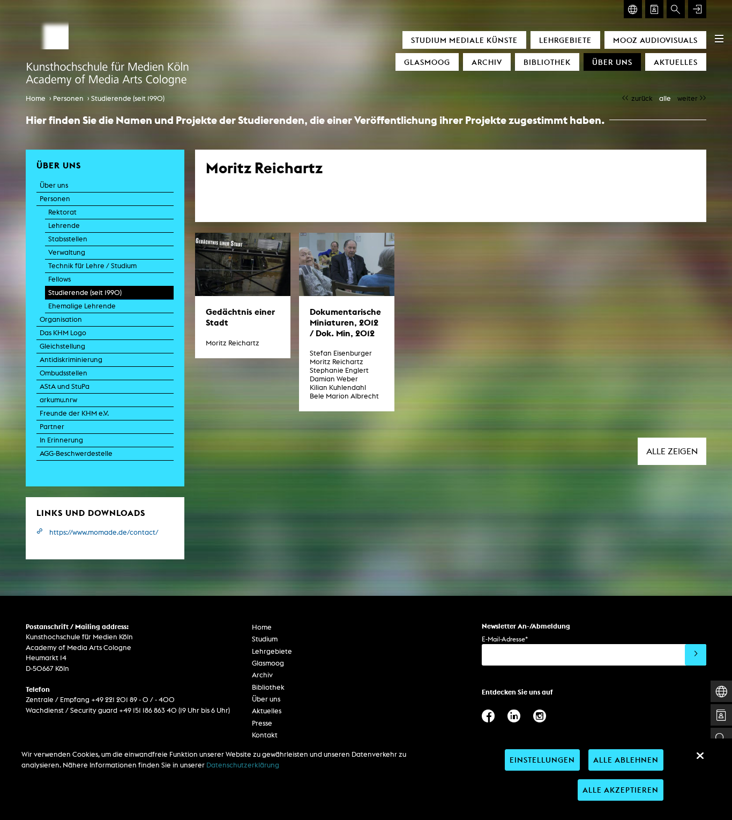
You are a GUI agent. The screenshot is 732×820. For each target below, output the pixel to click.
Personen (68, 98)
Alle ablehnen (626, 759)
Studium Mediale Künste (464, 40)
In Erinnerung (61, 440)
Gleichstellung (62, 346)
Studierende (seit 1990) (128, 98)
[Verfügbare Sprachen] (633, 9)
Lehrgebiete (565, 40)
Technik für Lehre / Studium (92, 266)
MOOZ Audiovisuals (655, 40)
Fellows (59, 279)
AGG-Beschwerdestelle (76, 453)
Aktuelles (676, 62)
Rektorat (62, 212)
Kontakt (265, 735)
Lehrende (64, 225)
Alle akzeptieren (620, 789)
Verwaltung (66, 252)
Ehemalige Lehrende (82, 306)
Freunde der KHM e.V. (74, 413)
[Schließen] (700, 755)
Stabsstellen (67, 239)
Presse (262, 723)
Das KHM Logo (63, 333)
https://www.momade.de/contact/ (104, 532)
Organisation (61, 319)
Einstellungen (542, 759)
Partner (52, 427)
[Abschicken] (695, 655)
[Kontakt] (654, 9)
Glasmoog (427, 62)
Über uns (612, 62)
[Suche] (676, 9)
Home (36, 98)
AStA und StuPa (64, 386)
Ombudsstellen (63, 373)
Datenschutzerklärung (242, 765)
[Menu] (719, 38)
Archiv (487, 62)
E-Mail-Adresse (505, 639)
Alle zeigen (672, 451)
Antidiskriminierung (71, 360)
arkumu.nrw (58, 400)
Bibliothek (547, 62)
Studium (265, 639)
